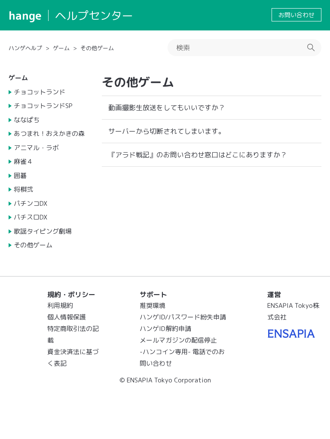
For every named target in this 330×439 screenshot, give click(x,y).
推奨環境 (152, 305)
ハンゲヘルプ (25, 48)
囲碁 (20, 175)
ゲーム (61, 48)
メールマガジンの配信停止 (178, 340)
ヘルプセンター (94, 15)
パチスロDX (30, 217)
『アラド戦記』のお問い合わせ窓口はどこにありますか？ (197, 154)
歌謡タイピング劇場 (43, 231)
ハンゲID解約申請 (165, 328)
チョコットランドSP (43, 105)
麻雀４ (23, 161)
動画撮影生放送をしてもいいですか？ (166, 107)
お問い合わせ (296, 15)
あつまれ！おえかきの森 (49, 133)
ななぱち (27, 119)
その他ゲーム (97, 48)
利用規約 (60, 305)
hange (25, 15)
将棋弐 (23, 189)
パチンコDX (30, 203)
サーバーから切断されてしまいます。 (166, 131)
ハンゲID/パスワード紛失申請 (183, 317)
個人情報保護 (66, 317)
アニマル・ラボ (36, 147)
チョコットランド (39, 91)
